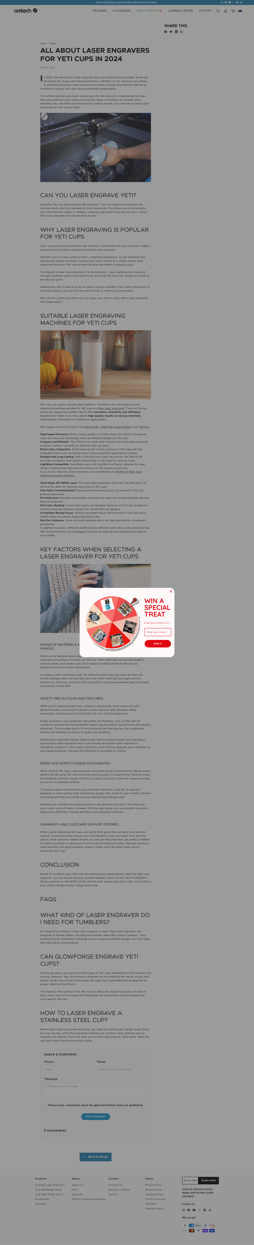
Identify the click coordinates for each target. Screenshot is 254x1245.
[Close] (170, 591)
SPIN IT (158, 643)
